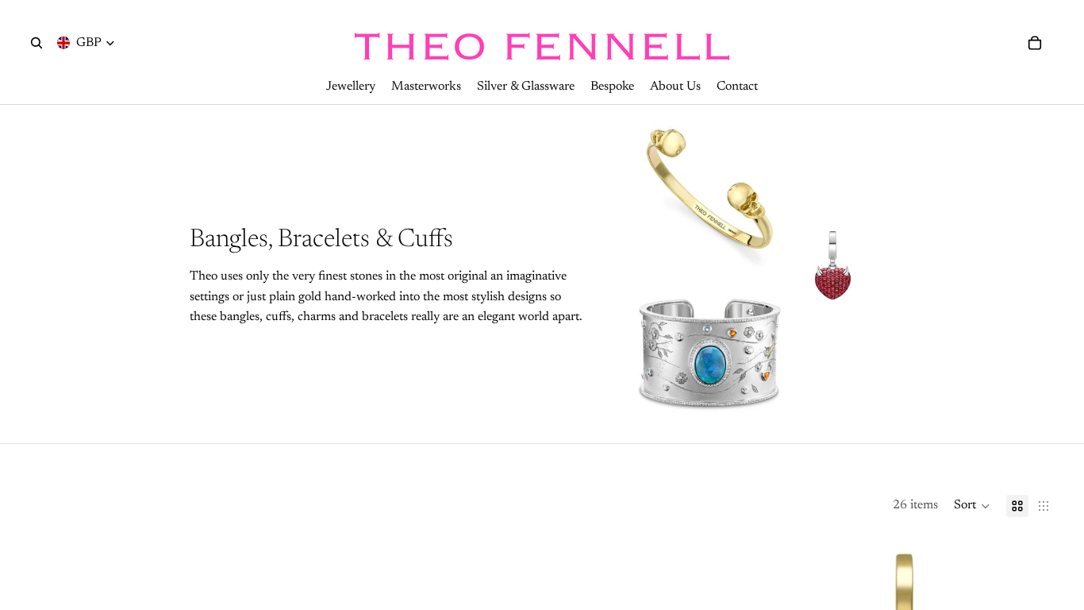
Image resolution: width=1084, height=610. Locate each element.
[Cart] (1034, 42)
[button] (972, 505)
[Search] (36, 42)
